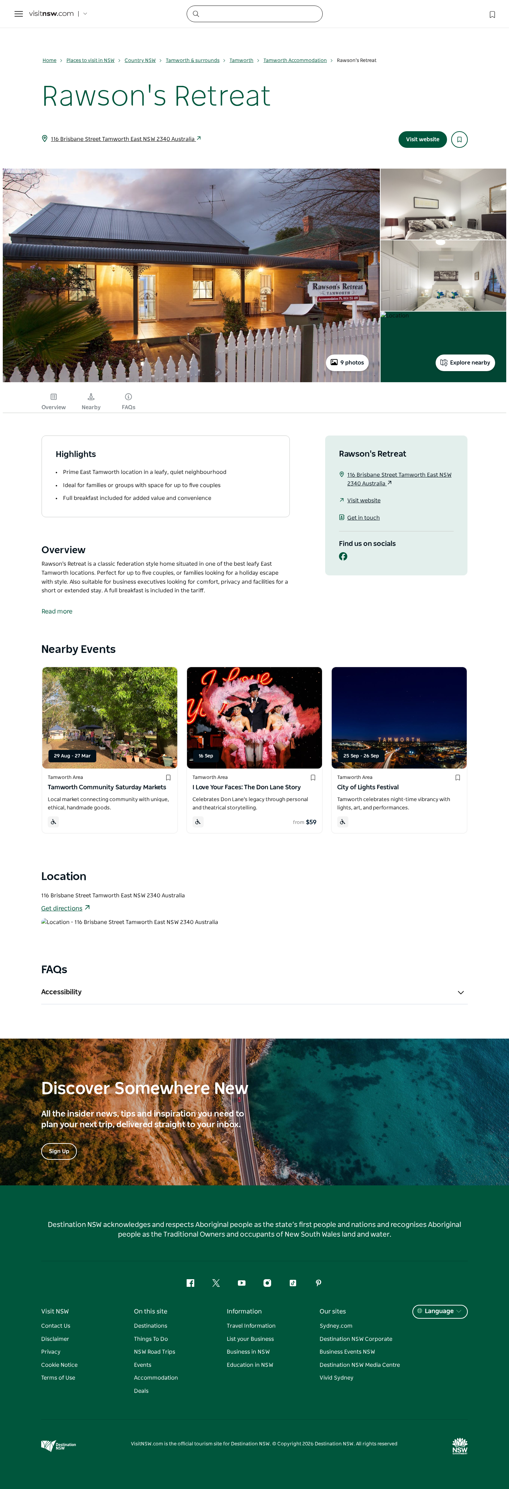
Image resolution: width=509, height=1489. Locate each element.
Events (142, 1365)
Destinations (150, 1326)
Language (439, 1311)
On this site (150, 1312)
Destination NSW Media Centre (360, 1365)
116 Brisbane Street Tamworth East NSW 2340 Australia (123, 139)
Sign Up (59, 1151)
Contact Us (55, 1326)
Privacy (51, 1352)
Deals (141, 1391)
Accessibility (61, 992)
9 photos (352, 363)
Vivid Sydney (337, 1378)
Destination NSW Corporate (356, 1339)
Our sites (333, 1312)
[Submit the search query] (195, 13)
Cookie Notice (59, 1365)
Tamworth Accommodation (295, 60)
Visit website (422, 139)
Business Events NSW (347, 1352)
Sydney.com (336, 1326)
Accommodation (156, 1378)
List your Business (250, 1339)
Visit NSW (55, 1312)
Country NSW (140, 60)
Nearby (91, 407)
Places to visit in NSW (90, 60)
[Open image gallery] (191, 381)
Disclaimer (55, 1339)
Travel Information (251, 1326)
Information (244, 1312)
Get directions (61, 909)
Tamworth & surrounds (193, 60)
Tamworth (241, 60)
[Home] (51, 14)
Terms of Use (58, 1378)
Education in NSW (250, 1365)
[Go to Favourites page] (491, 13)
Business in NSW (248, 1352)
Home (49, 60)
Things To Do (151, 1339)
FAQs (128, 407)
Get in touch (363, 518)
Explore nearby (470, 363)
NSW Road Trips (154, 1352)
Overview (54, 407)
